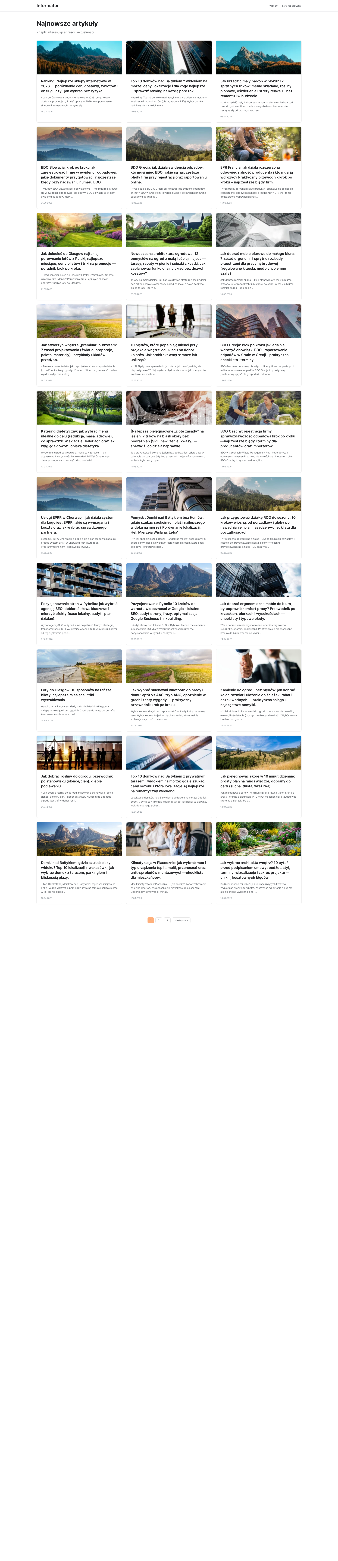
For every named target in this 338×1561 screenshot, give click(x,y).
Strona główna (291, 5)
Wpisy (273, 5)
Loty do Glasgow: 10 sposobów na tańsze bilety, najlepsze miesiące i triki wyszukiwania (76, 695)
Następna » (181, 920)
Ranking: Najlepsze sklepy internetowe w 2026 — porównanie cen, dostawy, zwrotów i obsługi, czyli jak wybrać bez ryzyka (79, 86)
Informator (48, 5)
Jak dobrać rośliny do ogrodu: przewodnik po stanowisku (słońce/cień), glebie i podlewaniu (77, 781)
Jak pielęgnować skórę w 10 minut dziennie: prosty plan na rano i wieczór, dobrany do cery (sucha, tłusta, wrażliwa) (257, 781)
